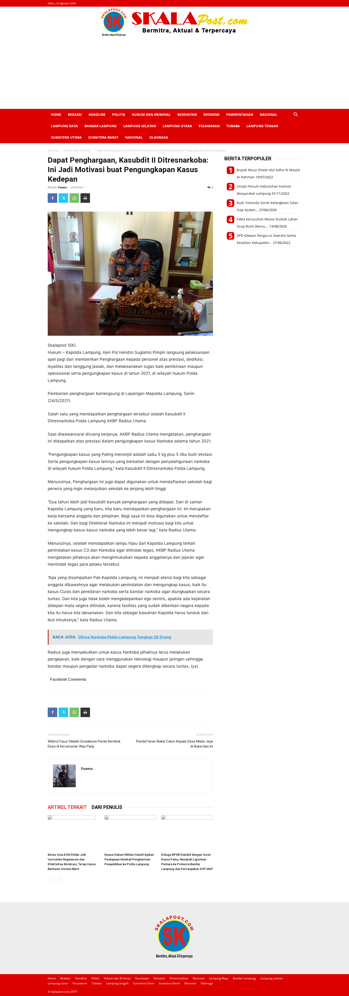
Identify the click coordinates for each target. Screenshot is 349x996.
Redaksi (75, 114)
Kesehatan (187, 114)
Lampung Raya (64, 126)
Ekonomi (211, 114)
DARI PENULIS (107, 807)
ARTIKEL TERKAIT (67, 807)
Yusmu (62, 187)
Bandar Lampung (101, 126)
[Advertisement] (174, 73)
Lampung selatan (139, 126)
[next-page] (58, 878)
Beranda (53, 150)
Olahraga (158, 137)
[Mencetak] (85, 198)
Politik (118, 114)
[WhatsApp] (74, 198)
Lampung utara (177, 126)
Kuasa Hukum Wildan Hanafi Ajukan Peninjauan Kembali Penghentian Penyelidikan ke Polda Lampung (129, 859)
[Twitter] (63, 198)
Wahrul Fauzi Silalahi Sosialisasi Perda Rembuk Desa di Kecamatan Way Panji (84, 743)
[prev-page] (51, 878)
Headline (97, 114)
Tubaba (233, 126)
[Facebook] (52, 198)
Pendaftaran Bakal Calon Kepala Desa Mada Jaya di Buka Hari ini (174, 743)
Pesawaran (209, 126)
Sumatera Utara (66, 137)
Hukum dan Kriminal (151, 114)
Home (56, 114)
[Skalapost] (174, 22)
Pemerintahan (239, 114)
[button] (295, 115)
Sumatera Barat (103, 137)
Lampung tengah (262, 126)
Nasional (268, 114)
